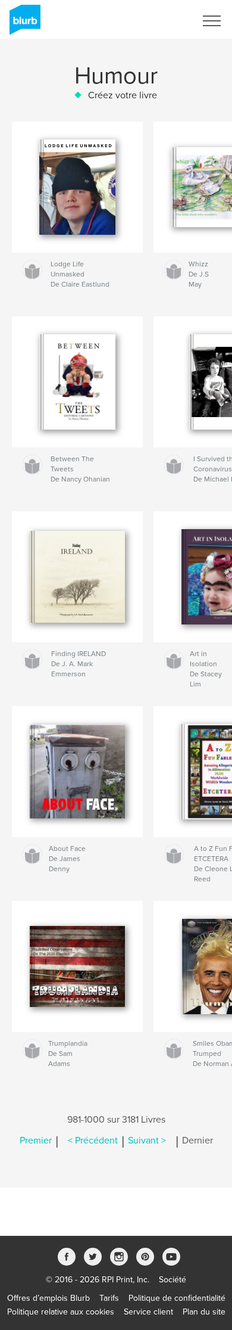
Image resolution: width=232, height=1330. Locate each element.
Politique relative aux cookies (60, 1312)
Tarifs (109, 1298)
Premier (36, 1140)
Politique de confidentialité (176, 1298)
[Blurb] (23, 24)
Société (172, 1280)
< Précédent (93, 1140)
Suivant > (147, 1140)
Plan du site (204, 1312)
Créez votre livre (122, 95)
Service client (148, 1312)
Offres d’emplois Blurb (48, 1298)
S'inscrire (163, 21)
